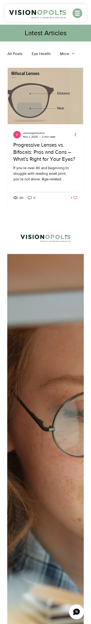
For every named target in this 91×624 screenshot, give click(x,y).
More (64, 53)
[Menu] (77, 13)
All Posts (14, 53)
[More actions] (77, 134)
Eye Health (41, 53)
